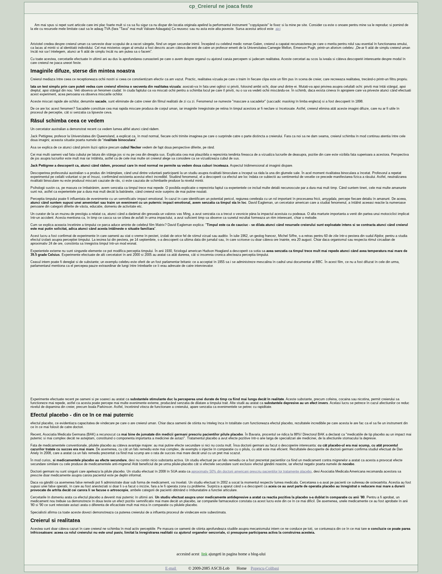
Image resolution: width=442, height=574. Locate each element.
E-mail (171, 568)
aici (278, 29)
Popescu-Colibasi (265, 568)
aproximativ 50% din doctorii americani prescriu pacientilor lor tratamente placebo (251, 471)
